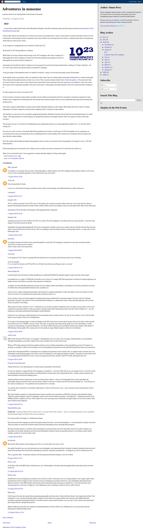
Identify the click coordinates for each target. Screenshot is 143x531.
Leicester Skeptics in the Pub (117, 20)
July (106, 57)
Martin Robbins (13, 408)
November (108, 45)
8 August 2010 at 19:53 (15, 458)
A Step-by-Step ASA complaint (114, 55)
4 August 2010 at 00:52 (15, 250)
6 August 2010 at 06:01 (15, 437)
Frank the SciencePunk (15, 363)
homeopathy (14, 158)
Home (50, 523)
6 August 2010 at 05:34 (15, 404)
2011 (104, 40)
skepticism (21, 158)
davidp (10, 440)
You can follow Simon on (108, 26)
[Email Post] (19, 156)
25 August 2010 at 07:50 (15, 471)
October (107, 47)
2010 (104, 42)
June (106, 60)
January (107, 70)
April (106, 62)
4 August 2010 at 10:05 (15, 359)
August (107, 50)
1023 (6, 23)
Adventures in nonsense (21, 9)
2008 (104, 75)
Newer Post (6, 523)
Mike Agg (11, 167)
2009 (104, 72)
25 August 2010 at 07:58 (15, 489)
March (107, 65)
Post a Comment (8, 517)
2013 (104, 37)
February (108, 67)
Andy (9, 180)
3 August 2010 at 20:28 (15, 213)
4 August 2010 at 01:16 (15, 268)
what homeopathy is (71, 80)
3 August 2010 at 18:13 (15, 196)
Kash (9, 239)
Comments (106, 89)
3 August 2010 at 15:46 (15, 177)
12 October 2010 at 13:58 (16, 512)
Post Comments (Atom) (18, 527)
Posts (104, 85)
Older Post (92, 523)
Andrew (10, 335)
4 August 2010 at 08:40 (15, 331)
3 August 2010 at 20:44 (15, 235)
